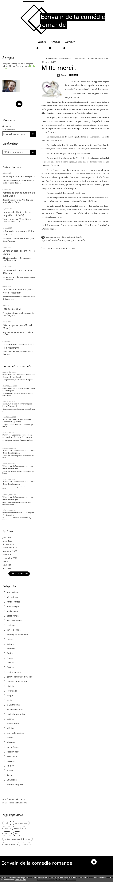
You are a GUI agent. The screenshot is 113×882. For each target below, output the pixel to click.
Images (10, 695)
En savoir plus (20, 880)
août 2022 (6, 561)
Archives (55, 41)
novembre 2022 (9, 551)
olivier (26, 844)
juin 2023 (6, 537)
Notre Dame (13, 747)
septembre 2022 (9, 558)
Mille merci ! (59, 68)
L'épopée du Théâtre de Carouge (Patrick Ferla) (16, 214)
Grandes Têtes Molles (17, 681)
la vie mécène (13, 704)
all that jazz (12, 597)
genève (7, 823)
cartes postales (14, 629)
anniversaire (12, 611)
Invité (9, 700)
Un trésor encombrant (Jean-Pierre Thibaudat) (17, 291)
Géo (4, 404)
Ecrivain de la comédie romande (72, 21)
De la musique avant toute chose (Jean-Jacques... (18, 451)
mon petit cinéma (15, 733)
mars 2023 (7, 541)
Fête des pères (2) (11, 308)
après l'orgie (13, 615)
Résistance (12, 756)
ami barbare (12, 592)
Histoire (10, 686)
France (10, 658)
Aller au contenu (10, 3)
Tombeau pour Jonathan (99, 58)
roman (7, 833)
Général (10, 662)
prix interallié (79, 240)
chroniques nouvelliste (17, 634)
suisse (6, 828)
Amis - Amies (13, 601)
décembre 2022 (9, 548)
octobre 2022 (8, 554)
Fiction (10, 653)
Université (12, 779)
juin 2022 (6, 565)
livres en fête (13, 723)
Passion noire (13, 751)
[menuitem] (42, 43)
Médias (10, 728)
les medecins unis (9, 513)
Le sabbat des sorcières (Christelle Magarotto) (18, 346)
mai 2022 (6, 568)
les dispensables (15, 709)
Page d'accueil (80, 58)
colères (10, 639)
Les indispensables (16, 714)
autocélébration (14, 620)
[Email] (19, 104)
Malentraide (7, 374)
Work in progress (15, 784)
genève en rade (14, 672)
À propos (70, 41)
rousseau (11, 761)
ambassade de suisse (56, 240)
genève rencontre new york (20, 676)
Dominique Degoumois (11, 435)
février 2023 (8, 544)
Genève (10, 667)
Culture (10, 644)
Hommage (12, 690)
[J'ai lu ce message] (110, 878)
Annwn (5, 419)
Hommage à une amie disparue (18, 176)
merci (69, 240)
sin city (10, 765)
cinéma (27, 839)
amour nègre (13, 606)
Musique (11, 742)
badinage (11, 625)
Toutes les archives (19, 573)
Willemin (6, 450)
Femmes (11, 648)
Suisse (9, 775)
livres (17, 833)
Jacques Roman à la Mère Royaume (58, 58)
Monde (10, 737)
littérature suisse (21, 823)
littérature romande (12, 839)
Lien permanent (52, 237)
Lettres (10, 719)
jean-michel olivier (11, 844)
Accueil (42, 41)
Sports (10, 770)
